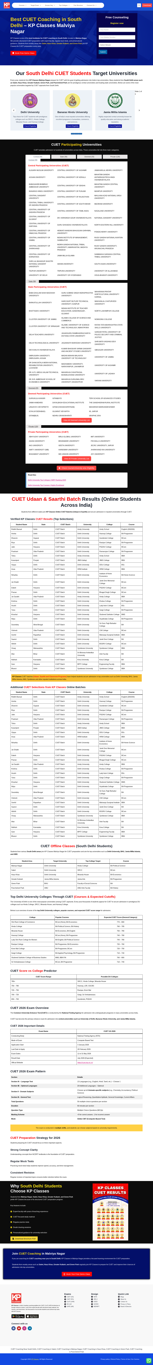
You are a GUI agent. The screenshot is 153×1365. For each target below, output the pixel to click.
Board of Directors (126, 1306)
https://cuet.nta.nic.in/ (85, 1062)
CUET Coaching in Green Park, (117, 1349)
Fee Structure (78, 5)
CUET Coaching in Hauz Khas (94, 1349)
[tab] (38, 157)
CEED (95, 1301)
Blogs (122, 1297)
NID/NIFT (96, 1306)
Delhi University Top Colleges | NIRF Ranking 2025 (47, 480)
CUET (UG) (70, 1297)
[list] (72, 110)
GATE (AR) (70, 1306)
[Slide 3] (80, 133)
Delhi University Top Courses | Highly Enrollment (46, 485)
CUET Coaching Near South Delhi (23, 1349)
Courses (21, 5)
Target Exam (35, 5)
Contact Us (124, 1301)
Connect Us (91, 5)
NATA (95, 1297)
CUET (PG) (70, 1299)
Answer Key (49, 5)
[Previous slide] (14, 110)
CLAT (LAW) (70, 1301)
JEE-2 (95, 1299)
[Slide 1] (73, 133)
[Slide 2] (76, 133)
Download (147, 5)
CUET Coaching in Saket (46, 1349)
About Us (123, 1299)
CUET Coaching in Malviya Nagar (69, 1349)
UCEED (96, 1304)
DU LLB (69, 1304)
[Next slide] (139, 110)
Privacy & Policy (126, 1304)
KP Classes (35, 1359)
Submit (103, 52)
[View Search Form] (139, 5)
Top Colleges (63, 5)
